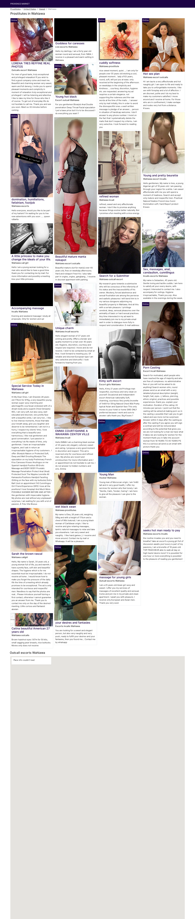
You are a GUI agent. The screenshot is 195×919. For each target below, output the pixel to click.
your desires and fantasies (72, 622)
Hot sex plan (151, 73)
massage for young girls (115, 577)
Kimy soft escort (110, 381)
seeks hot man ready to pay (161, 530)
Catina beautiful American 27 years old (31, 630)
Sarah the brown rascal (27, 553)
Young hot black (66, 96)
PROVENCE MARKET (20, 4)
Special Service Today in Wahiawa (28, 387)
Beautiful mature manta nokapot (70, 258)
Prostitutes (15, 9)
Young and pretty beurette (160, 175)
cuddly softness (109, 62)
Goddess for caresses (69, 43)
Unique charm (64, 328)
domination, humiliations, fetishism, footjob (28, 201)
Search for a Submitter (114, 275)
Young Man (106, 474)
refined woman (109, 196)
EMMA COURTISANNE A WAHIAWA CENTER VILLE (72, 432)
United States (29, 9)
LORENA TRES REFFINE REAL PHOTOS (31, 65)
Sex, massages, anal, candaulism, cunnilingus (158, 271)
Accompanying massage (28, 308)
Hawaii (42, 9)
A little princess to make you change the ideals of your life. (31, 257)
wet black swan (65, 506)
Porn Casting (151, 367)
